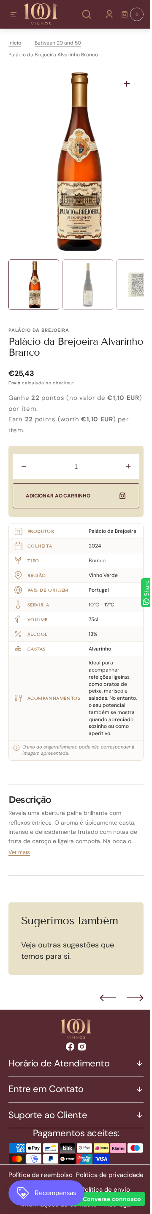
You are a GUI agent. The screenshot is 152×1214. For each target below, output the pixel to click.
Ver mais (19, 857)
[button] (13, 15)
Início (14, 43)
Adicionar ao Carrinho (58, 495)
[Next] (129, 1003)
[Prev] (101, 1003)
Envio (14, 383)
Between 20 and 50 (58, 43)
